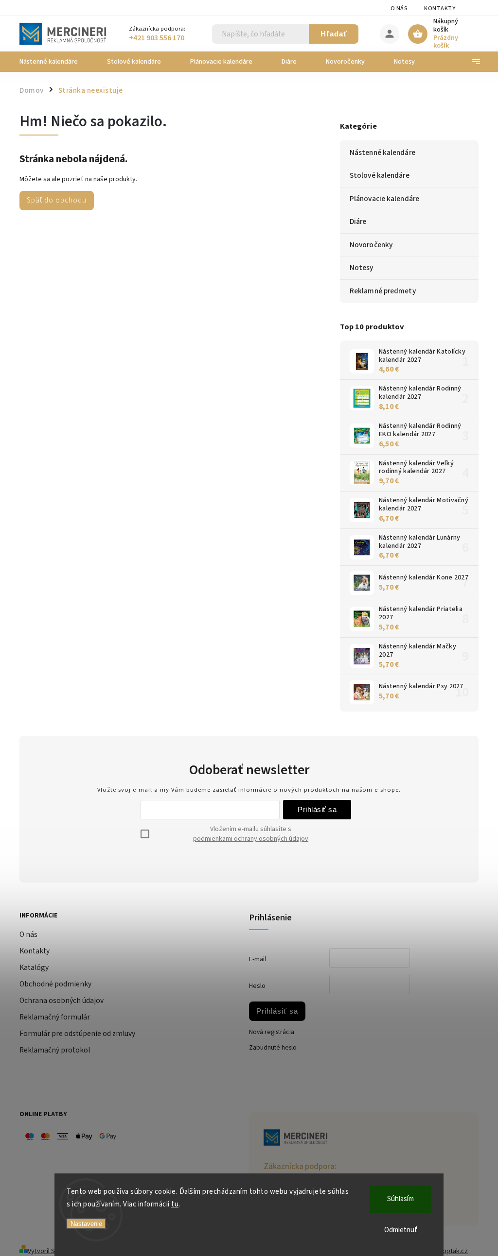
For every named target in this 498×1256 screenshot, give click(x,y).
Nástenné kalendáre (382, 152)
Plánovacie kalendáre (384, 198)
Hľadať (333, 34)
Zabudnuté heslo (273, 1047)
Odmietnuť (400, 1230)
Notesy (362, 267)
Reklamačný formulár (54, 1017)
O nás (399, 8)
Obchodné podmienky (55, 984)
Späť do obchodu (57, 200)
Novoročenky (371, 244)
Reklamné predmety (383, 291)
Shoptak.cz (451, 1251)
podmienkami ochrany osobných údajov (250, 839)
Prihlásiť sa (317, 809)
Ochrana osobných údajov (61, 1000)
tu (174, 1204)
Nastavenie (86, 1223)
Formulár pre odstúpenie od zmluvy (77, 1033)
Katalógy (34, 967)
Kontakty (439, 8)
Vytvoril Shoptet (51, 1251)
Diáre (358, 221)
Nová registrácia (271, 1032)
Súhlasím (400, 1199)
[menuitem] (55, 61)
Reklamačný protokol (54, 1050)
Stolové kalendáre (379, 175)
